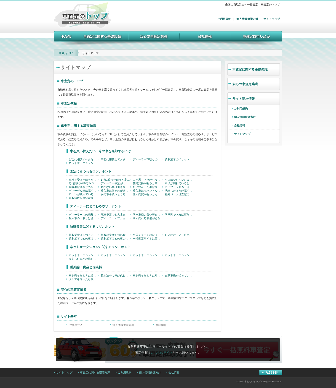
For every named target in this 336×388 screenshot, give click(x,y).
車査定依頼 (69, 103)
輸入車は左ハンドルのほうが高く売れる (148, 190)
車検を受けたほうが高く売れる (84, 179)
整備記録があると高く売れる (148, 183)
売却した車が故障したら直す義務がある (84, 258)
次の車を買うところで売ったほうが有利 (116, 194)
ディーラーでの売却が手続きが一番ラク (84, 214)
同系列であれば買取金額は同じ (180, 214)
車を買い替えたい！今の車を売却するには (100, 151)
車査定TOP (66, 53)
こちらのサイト (162, 352)
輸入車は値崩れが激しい (116, 190)
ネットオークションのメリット (84, 163)
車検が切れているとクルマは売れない (180, 183)
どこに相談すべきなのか (84, 159)
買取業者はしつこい (81, 235)
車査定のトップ (72, 81)
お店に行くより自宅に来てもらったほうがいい (180, 235)
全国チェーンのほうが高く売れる (148, 235)
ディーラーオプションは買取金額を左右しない (116, 218)
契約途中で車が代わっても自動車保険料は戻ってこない (116, 275)
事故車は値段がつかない (84, 187)
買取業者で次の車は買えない (84, 238)
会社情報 (161, 325)
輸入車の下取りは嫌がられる (84, 218)
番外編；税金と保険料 (86, 267)
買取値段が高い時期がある (84, 198)
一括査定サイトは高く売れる (148, 238)
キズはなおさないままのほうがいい (180, 179)
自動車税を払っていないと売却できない (180, 275)
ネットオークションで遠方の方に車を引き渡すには (180, 255)
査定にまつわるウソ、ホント (91, 171)
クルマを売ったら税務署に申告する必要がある (84, 279)
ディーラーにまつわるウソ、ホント (95, 206)
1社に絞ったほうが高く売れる (116, 179)
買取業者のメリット (177, 159)
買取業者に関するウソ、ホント (92, 226)
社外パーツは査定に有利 (180, 194)
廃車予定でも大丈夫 (113, 214)
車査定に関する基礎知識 (78, 126)
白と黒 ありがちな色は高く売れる (148, 179)
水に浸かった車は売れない (148, 187)
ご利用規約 (224, 19)
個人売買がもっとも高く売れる (148, 194)
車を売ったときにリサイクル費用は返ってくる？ (148, 275)
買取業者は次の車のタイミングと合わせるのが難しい (116, 238)
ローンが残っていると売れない (84, 194)
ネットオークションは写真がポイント (116, 255)
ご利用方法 (76, 325)
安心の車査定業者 (73, 289)
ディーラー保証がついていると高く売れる (116, 183)
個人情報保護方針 (247, 19)
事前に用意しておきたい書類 (116, 159)
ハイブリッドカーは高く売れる (180, 187)
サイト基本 (69, 316)
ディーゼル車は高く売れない (84, 190)
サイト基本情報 (243, 98)
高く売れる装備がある (146, 218)
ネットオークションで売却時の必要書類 (148, 255)
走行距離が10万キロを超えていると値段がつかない (84, 183)
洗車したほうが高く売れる (180, 190)
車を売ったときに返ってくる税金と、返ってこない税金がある (84, 275)
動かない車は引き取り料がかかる (116, 187)
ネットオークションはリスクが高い (84, 255)
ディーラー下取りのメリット (148, 159)
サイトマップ (272, 19)
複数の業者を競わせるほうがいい (116, 235)
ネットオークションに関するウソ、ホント (100, 247)
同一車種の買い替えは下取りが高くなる (148, 214)
